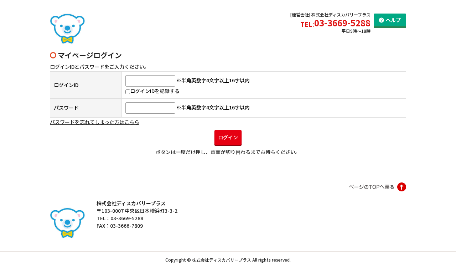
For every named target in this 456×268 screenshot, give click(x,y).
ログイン (228, 137)
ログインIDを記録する (155, 90)
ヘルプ (393, 20)
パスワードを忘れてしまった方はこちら (94, 121)
